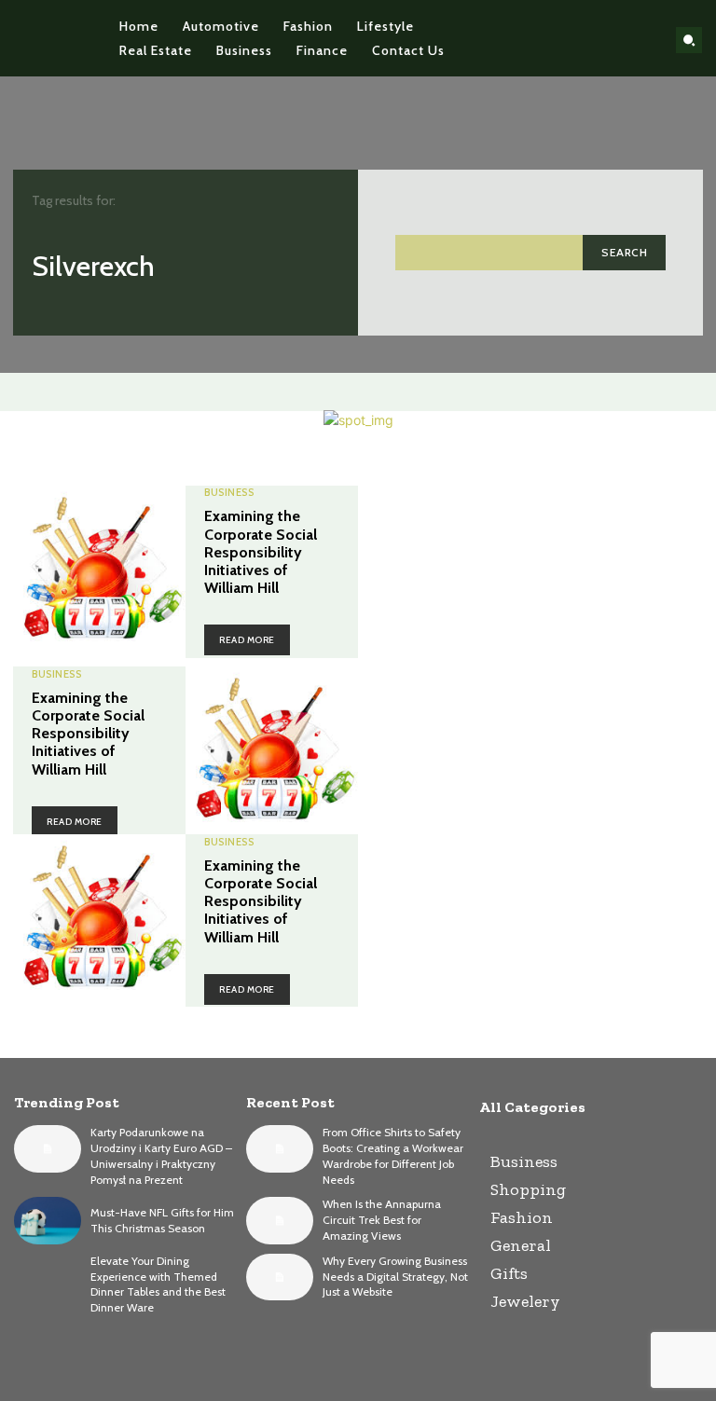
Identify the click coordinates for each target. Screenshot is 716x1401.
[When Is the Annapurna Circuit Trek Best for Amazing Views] (279, 1220)
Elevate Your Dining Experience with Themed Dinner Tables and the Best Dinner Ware (158, 1284)
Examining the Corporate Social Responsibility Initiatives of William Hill (260, 552)
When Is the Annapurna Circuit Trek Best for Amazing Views (382, 1220)
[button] (689, 40)
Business (229, 493)
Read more (247, 640)
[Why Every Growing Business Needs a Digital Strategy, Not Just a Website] (279, 1277)
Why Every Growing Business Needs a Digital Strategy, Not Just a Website (395, 1276)
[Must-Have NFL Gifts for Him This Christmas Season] (47, 1220)
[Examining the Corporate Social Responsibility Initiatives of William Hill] (99, 572)
